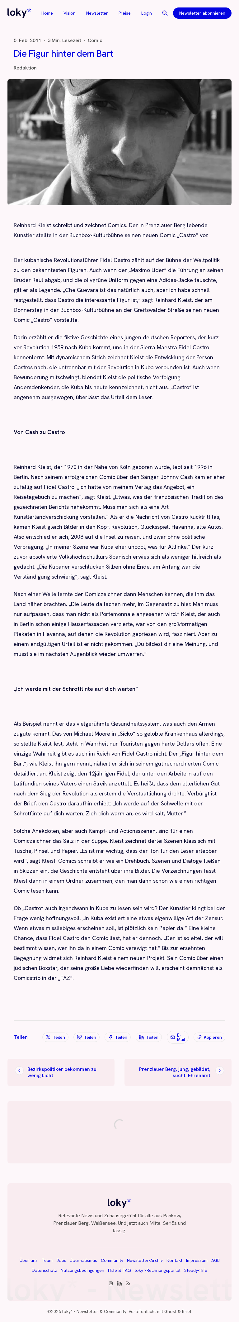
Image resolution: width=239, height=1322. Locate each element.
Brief (186, 1311)
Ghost (170, 1311)
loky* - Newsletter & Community (94, 1311)
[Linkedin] (119, 1283)
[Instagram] (110, 1283)
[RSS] (128, 1283)
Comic (95, 40)
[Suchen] (165, 13)
